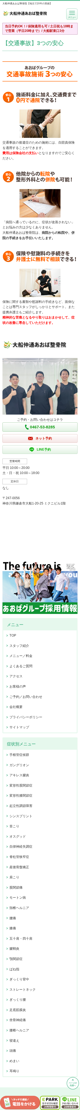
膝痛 (12, 928)
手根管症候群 (19, 755)
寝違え (14, 1040)
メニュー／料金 (20, 656)
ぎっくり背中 (19, 979)
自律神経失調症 (20, 846)
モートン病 (17, 897)
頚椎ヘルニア (19, 908)
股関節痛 (16, 887)
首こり (14, 826)
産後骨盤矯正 (19, 867)
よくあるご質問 (20, 666)
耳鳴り (14, 1071)
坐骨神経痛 (17, 1020)
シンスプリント (20, 816)
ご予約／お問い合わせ (25, 697)
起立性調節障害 (20, 806)
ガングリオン (19, 765)
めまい (14, 1061)
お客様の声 (17, 686)
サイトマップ (19, 727)
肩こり (14, 877)
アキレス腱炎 (19, 775)
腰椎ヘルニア (19, 1030)
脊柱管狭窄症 (19, 857)
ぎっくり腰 (17, 999)
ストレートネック (22, 989)
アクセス (16, 676)
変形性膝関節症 (20, 795)
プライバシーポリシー (25, 717)
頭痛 (12, 1050)
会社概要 (16, 707)
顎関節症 (16, 959)
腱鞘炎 (14, 948)
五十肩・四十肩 (20, 938)
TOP (12, 635)
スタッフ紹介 (19, 645)
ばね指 (14, 969)
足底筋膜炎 (17, 1010)
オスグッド (17, 836)
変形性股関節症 (20, 785)
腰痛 (12, 918)
